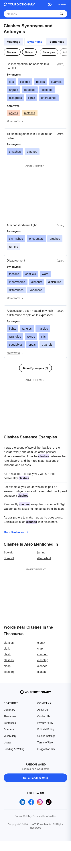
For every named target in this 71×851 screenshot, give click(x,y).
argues (13, 90)
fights (31, 98)
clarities (9, 642)
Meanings (13, 41)
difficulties (54, 282)
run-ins (13, 246)
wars (45, 274)
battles (40, 82)
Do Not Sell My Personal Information (35, 816)
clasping (9, 672)
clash (7, 654)
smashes (15, 151)
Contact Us (43, 716)
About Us (42, 709)
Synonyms (34, 41)
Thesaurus (10, 716)
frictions (14, 274)
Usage (7, 742)
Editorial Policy (45, 729)
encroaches (48, 98)
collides (25, 82)
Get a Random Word (35, 778)
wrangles (15, 336)
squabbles (16, 344)
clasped (42, 666)
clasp (7, 666)
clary (40, 648)
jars (11, 82)
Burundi (9, 558)
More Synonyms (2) (35, 368)
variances (36, 290)
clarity (41, 642)
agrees (13, 113)
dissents (36, 282)
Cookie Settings (46, 736)
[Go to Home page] (19, 4)
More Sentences (14, 532)
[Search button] (61, 14)
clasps (41, 672)
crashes (32, 151)
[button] (50, 4)
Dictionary (9, 709)
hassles (43, 328)
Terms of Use (45, 742)
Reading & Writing (14, 749)
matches (29, 113)
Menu (62, 4)
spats (32, 344)
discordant (44, 558)
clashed (42, 654)
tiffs (43, 336)
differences (16, 290)
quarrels (56, 82)
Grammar (9, 729)
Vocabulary (10, 736)
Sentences (57, 41)
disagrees (15, 98)
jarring (41, 552)
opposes (29, 90)
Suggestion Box (46, 749)
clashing (42, 660)
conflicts (30, 274)
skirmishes (16, 238)
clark (7, 648)
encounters (36, 238)
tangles (27, 328)
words (31, 336)
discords (47, 90)
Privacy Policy (45, 723)
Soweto (8, 552)
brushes (55, 238)
